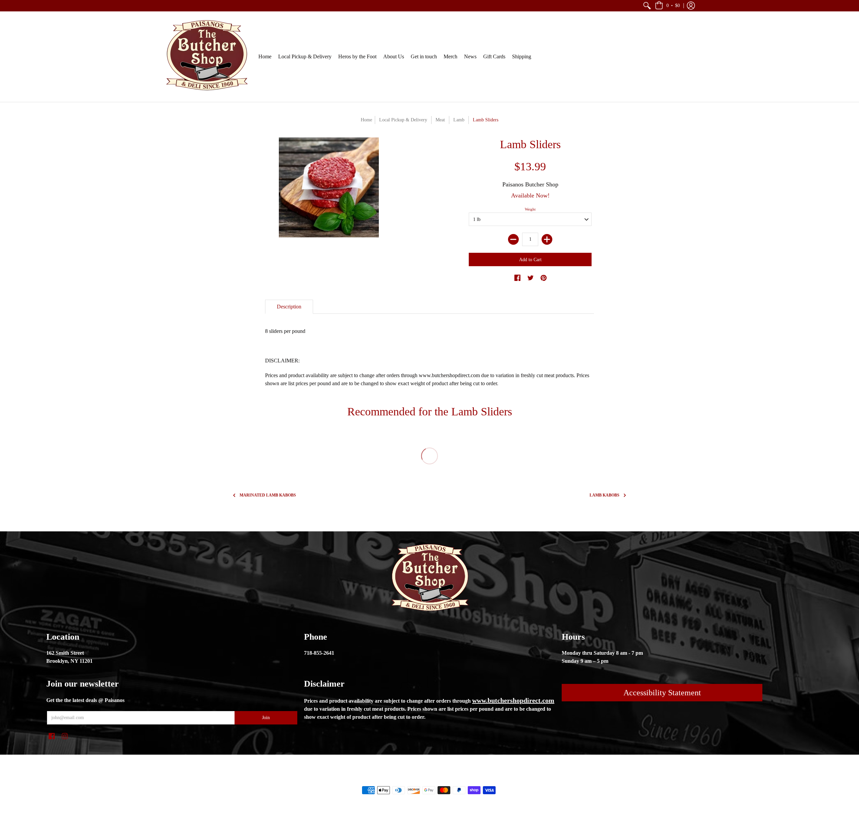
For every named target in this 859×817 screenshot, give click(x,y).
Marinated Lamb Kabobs (268, 495)
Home (366, 119)
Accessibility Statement (662, 692)
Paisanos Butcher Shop (530, 184)
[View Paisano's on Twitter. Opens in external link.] (530, 278)
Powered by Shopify (456, 778)
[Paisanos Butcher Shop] (206, 56)
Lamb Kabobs (604, 495)
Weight (530, 209)
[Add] (547, 239)
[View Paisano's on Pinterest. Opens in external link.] (544, 278)
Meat (440, 119)
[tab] (289, 307)
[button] (647, 5)
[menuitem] (647, 5)
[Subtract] (513, 239)
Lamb (458, 119)
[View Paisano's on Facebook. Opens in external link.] (517, 278)
